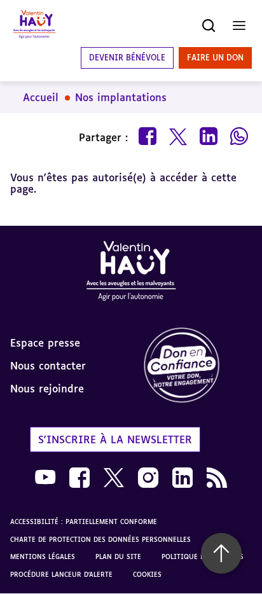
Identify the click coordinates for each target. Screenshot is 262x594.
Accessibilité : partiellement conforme (83, 521)
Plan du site (118, 556)
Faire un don (215, 57)
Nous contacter (48, 365)
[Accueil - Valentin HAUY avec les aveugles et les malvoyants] (131, 273)
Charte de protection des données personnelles (100, 539)
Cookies (147, 574)
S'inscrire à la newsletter (115, 439)
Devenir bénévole (127, 57)
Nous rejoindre (47, 388)
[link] (196, 366)
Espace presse (45, 342)
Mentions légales (42, 556)
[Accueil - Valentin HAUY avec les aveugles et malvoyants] (34, 25)
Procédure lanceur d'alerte (61, 574)
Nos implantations (121, 97)
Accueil (41, 97)
